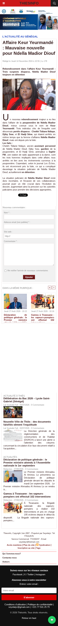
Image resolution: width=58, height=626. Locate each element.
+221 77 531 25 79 (41, 607)
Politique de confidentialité (40, 604)
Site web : (8, 232)
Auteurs (6, 562)
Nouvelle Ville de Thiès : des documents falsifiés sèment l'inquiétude (27, 423)
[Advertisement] (27, 360)
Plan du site (28, 545)
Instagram (40, 574)
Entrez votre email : (29, 584)
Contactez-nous (9, 558)
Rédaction (7, 469)
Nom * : (7, 213)
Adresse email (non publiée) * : (17, 222)
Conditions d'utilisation (15, 604)
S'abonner (29, 597)
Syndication (44, 545)
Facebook (18, 574)
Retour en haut (29, 618)
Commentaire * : (11, 241)
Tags (38, 548)
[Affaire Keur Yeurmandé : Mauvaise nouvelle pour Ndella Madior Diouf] (29, 80)
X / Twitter (29, 574)
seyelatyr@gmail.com (19, 607)
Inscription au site (26, 548)
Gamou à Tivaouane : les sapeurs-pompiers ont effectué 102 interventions (42, 317)
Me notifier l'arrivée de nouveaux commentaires (27, 270)
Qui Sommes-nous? (11, 554)
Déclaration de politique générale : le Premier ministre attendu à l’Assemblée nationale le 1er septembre (15, 317)
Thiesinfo (29, 3)
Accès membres (14, 545)
